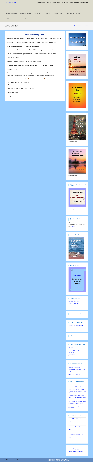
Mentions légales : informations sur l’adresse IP (58, 460)
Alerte (70, 424)
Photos (70, 437)
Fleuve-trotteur (10, 3)
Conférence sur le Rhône (74, 301)
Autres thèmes (72, 306)
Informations (71, 432)
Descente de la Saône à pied (75, 327)
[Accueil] (74, 25)
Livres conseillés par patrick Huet (76, 434)
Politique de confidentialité (74, 449)
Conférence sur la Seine (74, 303)
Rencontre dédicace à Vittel (74, 350)
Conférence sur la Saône (74, 305)
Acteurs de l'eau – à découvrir (75, 418)
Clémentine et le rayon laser (74, 374)
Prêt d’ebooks (71, 352)
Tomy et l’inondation (73, 371)
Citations (70, 429)
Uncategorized (72, 440)
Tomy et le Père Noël (73, 372)
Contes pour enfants (73, 366)
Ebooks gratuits (72, 354)
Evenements (71, 347)
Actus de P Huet (72, 421)
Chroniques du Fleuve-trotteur (75, 426)
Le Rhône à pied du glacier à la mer (76, 325)
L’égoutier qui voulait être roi (74, 367)
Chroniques (72, 226)
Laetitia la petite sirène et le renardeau (77, 369)
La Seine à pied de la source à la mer (76, 328)
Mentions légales (72, 448)
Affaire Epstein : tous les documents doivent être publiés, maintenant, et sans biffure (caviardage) (77, 391)
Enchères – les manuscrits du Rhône (76, 349)
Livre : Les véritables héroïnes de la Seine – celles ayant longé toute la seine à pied (77, 397)
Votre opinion (85, 25)
